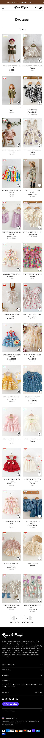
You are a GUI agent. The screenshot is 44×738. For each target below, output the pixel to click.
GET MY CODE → (32, 373)
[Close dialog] (41, 355)
